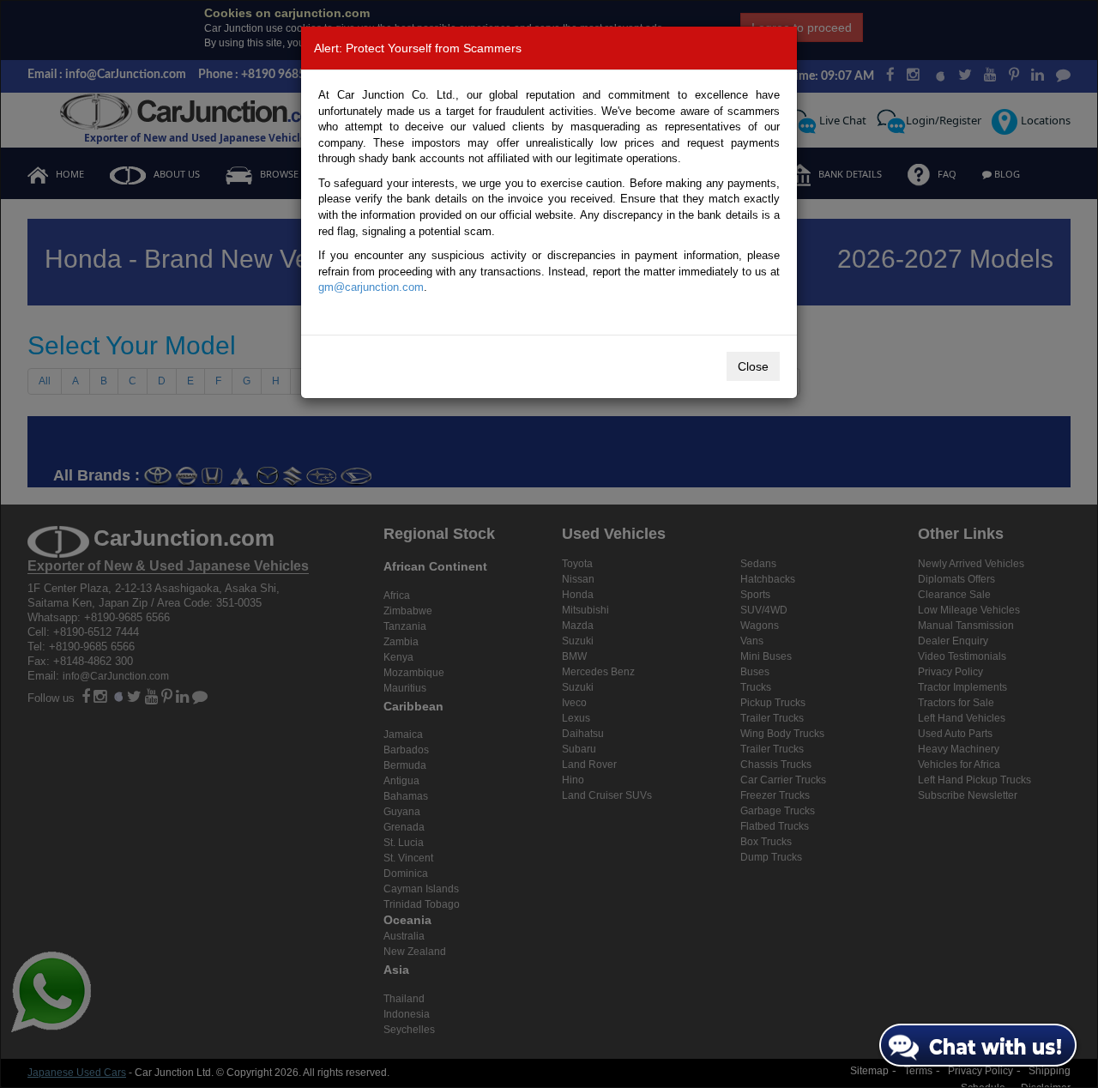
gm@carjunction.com (371, 287)
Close (753, 366)
